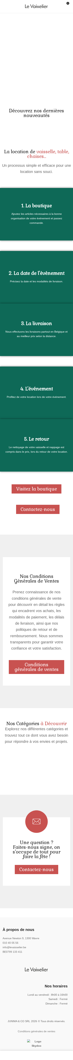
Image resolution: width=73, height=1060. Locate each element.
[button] (68, 7)
